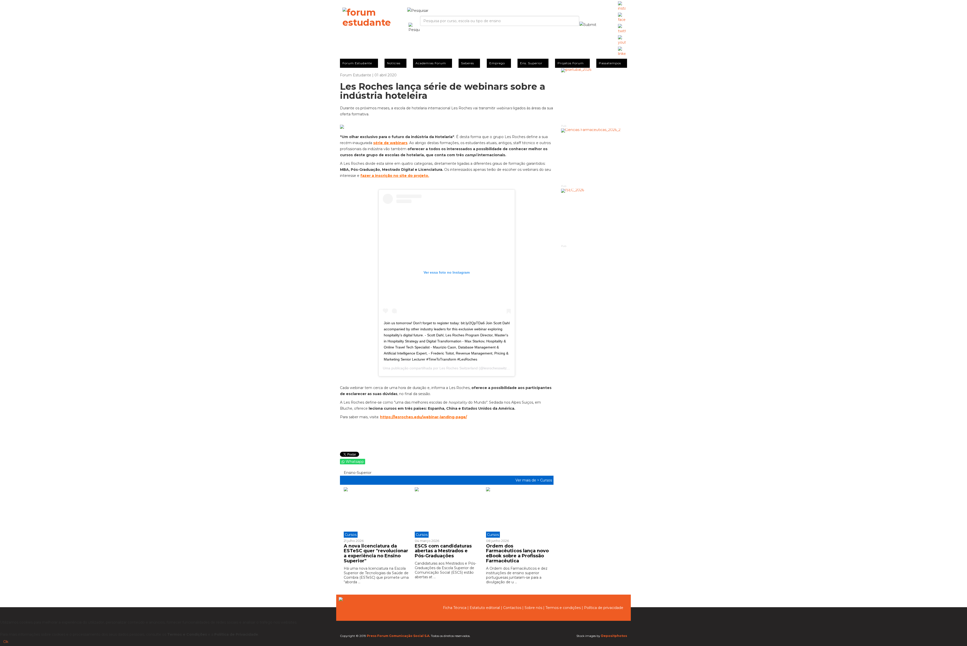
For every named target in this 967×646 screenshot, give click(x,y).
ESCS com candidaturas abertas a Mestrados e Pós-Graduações (443, 551)
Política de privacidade (603, 607)
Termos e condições (563, 607)
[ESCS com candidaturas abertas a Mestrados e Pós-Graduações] (446, 512)
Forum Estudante (357, 63)
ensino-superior (357, 472)
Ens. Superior (531, 63)
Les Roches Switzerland (458, 368)
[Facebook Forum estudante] (622, 18)
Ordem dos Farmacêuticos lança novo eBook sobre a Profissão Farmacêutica (517, 553)
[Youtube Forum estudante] (622, 40)
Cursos (546, 480)
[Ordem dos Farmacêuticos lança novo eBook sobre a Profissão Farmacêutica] (517, 512)
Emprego (497, 63)
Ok (5, 641)
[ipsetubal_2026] (594, 95)
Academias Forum (431, 63)
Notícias (393, 63)
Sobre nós (533, 607)
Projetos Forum (571, 63)
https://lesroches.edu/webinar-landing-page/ (423, 417)
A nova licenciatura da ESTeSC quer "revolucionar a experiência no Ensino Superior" (376, 553)
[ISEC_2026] (594, 216)
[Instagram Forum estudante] (622, 6)
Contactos (512, 607)
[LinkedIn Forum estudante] (622, 52)
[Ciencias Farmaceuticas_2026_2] (594, 156)
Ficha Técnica (454, 607)
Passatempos (610, 63)
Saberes (467, 63)
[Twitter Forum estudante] (622, 29)
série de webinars (390, 143)
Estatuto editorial (485, 607)
